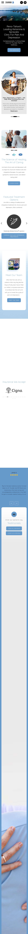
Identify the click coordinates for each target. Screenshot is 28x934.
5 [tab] (18, 116)
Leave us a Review (14, 533)
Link (14, 223)
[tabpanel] (14, 98)
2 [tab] (12, 116)
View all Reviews (14, 528)
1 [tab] (11, 116)
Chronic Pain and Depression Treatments (14, 236)
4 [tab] (17, 116)
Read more (14, 111)
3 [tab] (15, 116)
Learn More (14, 183)
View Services (14, 50)
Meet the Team (14, 300)
